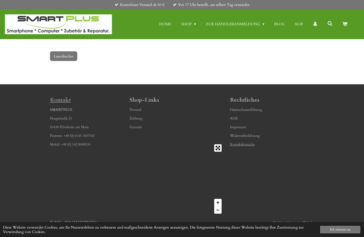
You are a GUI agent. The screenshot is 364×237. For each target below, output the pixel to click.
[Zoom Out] (218, 210)
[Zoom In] (218, 202)
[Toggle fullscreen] (218, 148)
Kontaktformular (242, 144)
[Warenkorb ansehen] (344, 24)
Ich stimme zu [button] (340, 229)
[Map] (177, 179)
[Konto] (315, 24)
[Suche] (330, 24)
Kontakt (60, 100)
